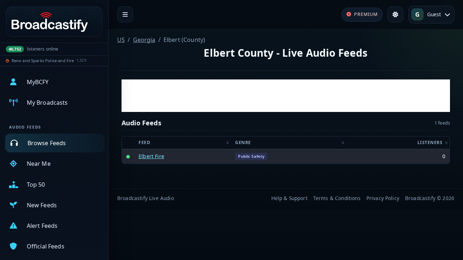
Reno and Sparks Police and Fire (43, 60)
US (121, 40)
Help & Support (289, 198)
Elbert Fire (151, 156)
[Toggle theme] (395, 14)
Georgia (144, 40)
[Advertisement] (286, 95)
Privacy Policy (382, 198)
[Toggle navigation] (125, 14)
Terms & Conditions (337, 198)
